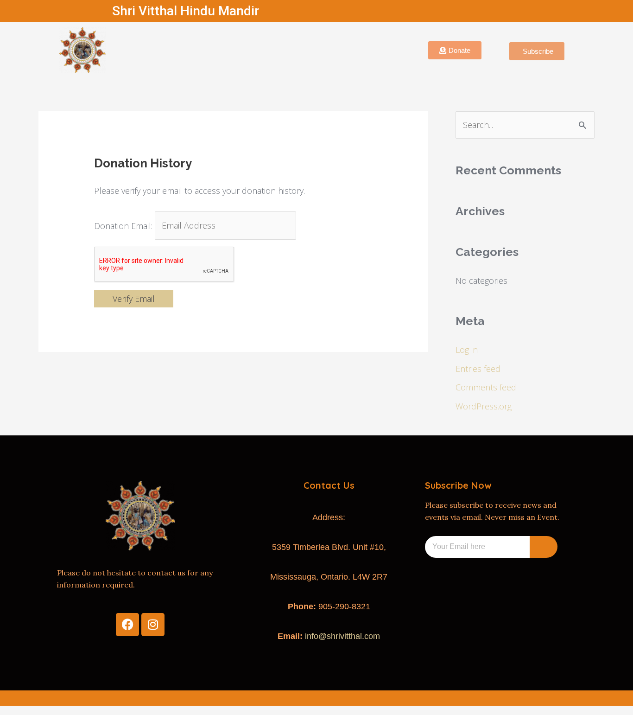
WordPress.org (484, 406)
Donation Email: (123, 225)
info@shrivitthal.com (342, 636)
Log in (467, 349)
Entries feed (478, 368)
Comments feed (486, 387)
